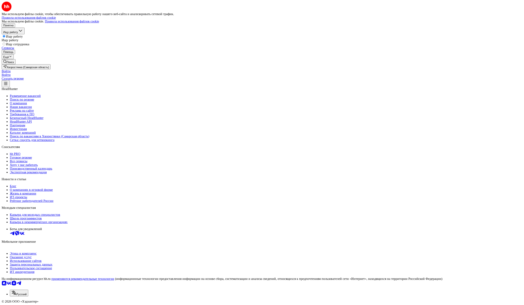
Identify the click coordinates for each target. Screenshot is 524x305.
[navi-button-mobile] (6, 83)
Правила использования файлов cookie (72, 21)
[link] (9, 61)
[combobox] (19, 293)
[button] (6, 71)
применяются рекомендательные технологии (82, 279)
